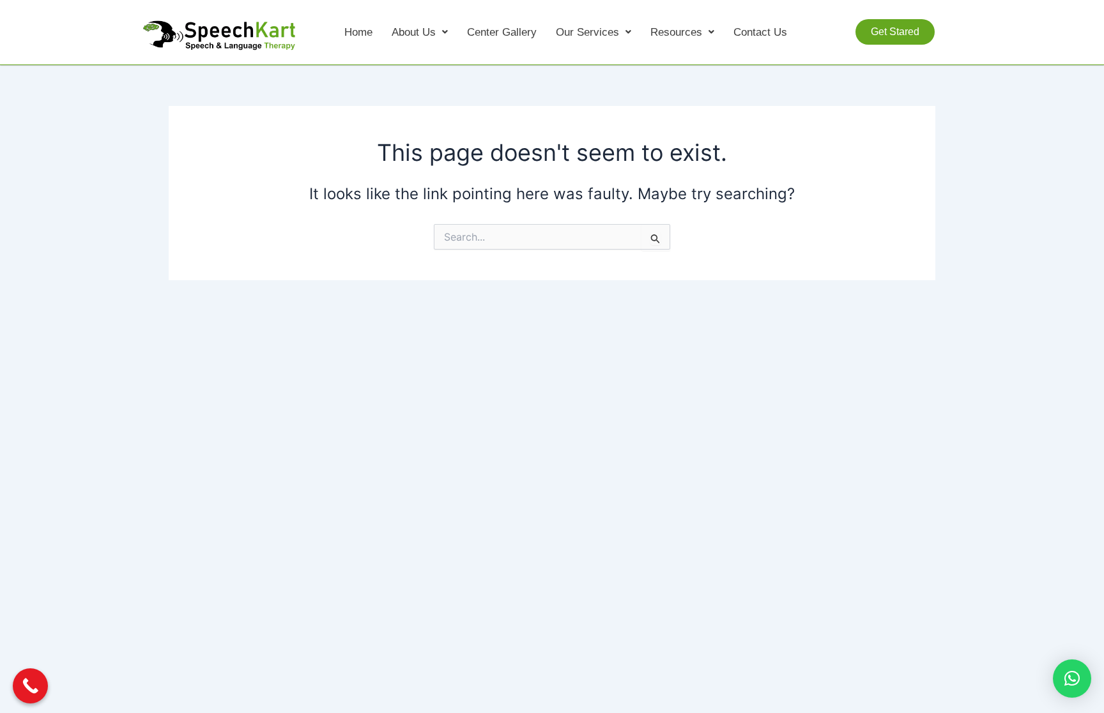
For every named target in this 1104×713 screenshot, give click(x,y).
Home (358, 32)
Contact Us (760, 32)
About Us (414, 32)
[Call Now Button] (30, 685)
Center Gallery (502, 32)
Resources (676, 32)
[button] (419, 32)
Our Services (587, 32)
